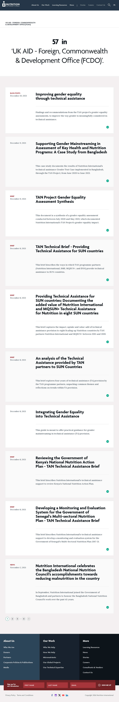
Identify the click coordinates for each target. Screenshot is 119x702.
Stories (82, 5)
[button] (109, 5)
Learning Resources (59, 5)
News (72, 5)
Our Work (45, 5)
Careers (91, 5)
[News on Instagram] (55, 695)
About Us (35, 5)
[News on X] (59, 695)
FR (114, 5)
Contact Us (101, 5)
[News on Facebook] (52, 695)
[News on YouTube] (63, 695)
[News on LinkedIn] (67, 695)
